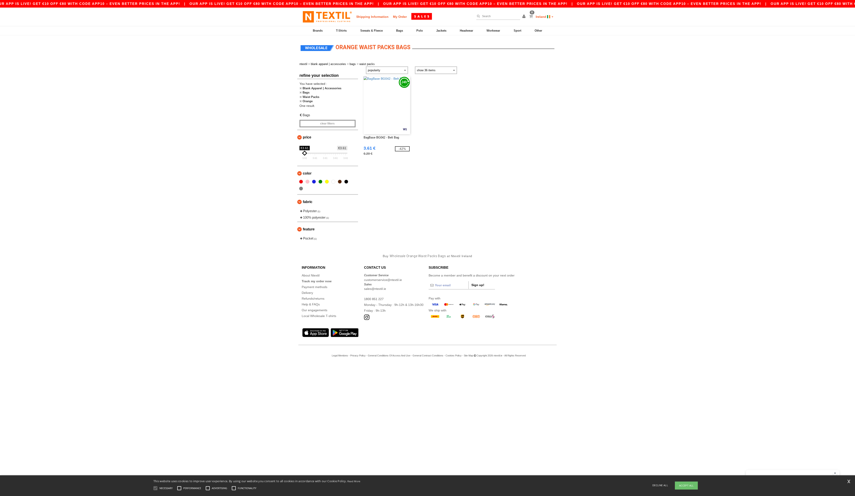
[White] (333, 182)
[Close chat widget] (835, 473)
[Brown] (340, 182)
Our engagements (314, 310)
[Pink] (307, 182)
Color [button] (307, 173)
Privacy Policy (358, 355)
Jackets (441, 30)
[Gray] (301, 189)
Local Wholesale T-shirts (319, 316)
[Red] (301, 182)
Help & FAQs (311, 304)
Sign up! (477, 285)
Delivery (307, 293)
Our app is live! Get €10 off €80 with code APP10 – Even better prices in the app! (281, 4)
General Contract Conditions (428, 355)
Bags (399, 30)
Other (538, 30)
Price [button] (307, 137)
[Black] (346, 182)
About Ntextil (311, 275)
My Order (400, 16)
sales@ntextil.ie (375, 289)
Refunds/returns (313, 298)
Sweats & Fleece (371, 30)
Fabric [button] (307, 202)
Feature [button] (309, 229)
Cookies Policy (454, 355)
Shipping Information (372, 16)
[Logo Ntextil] (327, 16)
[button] (524, 16)
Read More (353, 481)
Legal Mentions (340, 355)
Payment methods (314, 287)
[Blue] (314, 182)
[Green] (320, 182)
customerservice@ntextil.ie (383, 280)
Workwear (493, 30)
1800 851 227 (374, 299)
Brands (318, 30)
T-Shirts (341, 30)
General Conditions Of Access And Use (389, 355)
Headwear (466, 30)
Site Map (468, 355)
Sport (517, 30)
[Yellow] (327, 182)
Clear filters (327, 123)
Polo (419, 30)
